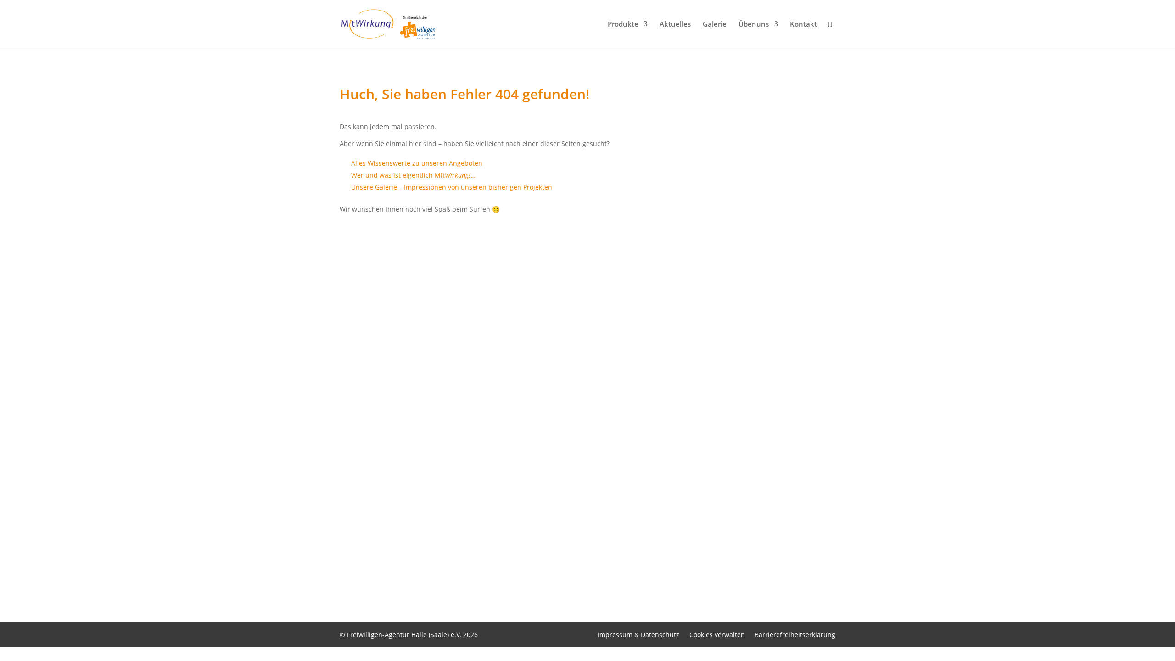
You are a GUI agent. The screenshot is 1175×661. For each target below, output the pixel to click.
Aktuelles (675, 24)
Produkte (623, 24)
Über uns (754, 24)
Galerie (715, 24)
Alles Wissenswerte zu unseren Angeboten (416, 163)
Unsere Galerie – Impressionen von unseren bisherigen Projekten (451, 187)
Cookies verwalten (717, 634)
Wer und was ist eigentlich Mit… (413, 175)
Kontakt (803, 24)
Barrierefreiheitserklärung (795, 634)
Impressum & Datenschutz (638, 634)
